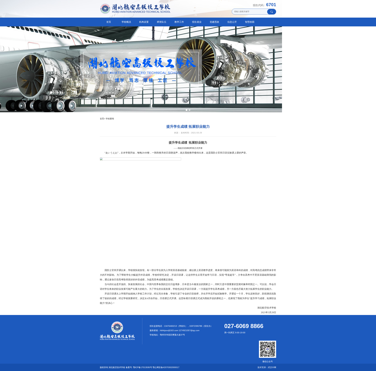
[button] (186, 110)
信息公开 (232, 22)
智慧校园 (249, 22)
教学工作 (179, 22)
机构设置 (144, 22)
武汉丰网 (272, 367)
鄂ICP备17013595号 (142, 367)
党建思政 (214, 22)
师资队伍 (161, 22)
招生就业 (197, 22)
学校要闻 (110, 118)
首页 (108, 22)
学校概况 (126, 22)
